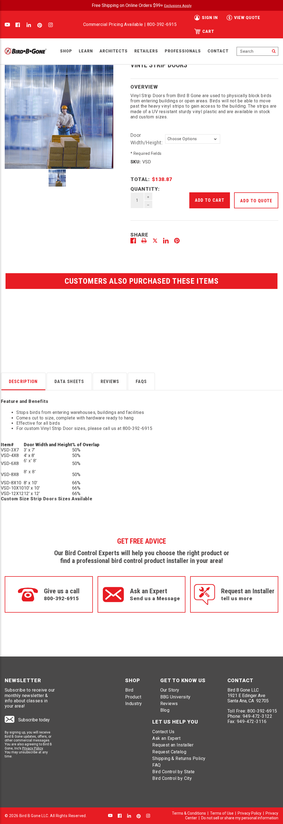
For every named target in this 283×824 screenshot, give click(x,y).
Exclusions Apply (178, 6)
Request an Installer (172, 745)
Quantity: (145, 189)
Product (133, 697)
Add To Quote (256, 200)
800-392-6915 (162, 24)
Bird (129, 690)
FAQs (141, 381)
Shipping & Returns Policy (178, 758)
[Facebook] (133, 240)
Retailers (146, 51)
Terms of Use (222, 813)
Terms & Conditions (189, 813)
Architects (113, 51)
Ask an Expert (166, 738)
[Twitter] (155, 240)
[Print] (144, 240)
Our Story (169, 690)
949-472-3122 (257, 716)
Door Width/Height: (146, 138)
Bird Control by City (172, 778)
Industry (133, 703)
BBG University (175, 697)
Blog (165, 710)
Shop (66, 51)
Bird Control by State (173, 771)
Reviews (110, 381)
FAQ (156, 765)
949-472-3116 (251, 721)
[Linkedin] (166, 240)
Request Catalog (169, 751)
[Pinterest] (177, 240)
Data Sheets (69, 381)
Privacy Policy (32, 748)
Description (23, 381)
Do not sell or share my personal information (239, 818)
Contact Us (163, 731)
